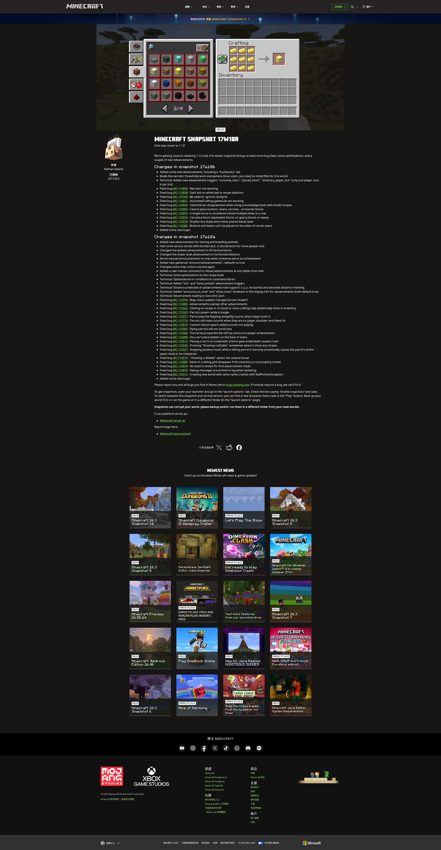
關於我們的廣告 (227, 843)
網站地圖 (255, 799)
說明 (253, 791)
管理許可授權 (128, 799)
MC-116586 (180, 362)
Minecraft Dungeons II (216, 777)
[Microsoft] (312, 843)
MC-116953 (180, 213)
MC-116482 (180, 333)
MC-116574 (180, 358)
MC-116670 (180, 366)
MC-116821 (180, 201)
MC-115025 (180, 308)
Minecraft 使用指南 (110, 799)
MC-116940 (180, 205)
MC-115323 (180, 312)
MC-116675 (180, 370)
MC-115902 (180, 329)
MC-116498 (180, 337)
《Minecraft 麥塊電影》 (216, 812)
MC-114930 (180, 188)
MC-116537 (180, 349)
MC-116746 (180, 197)
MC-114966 (180, 304)
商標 (215, 843)
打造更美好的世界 (213, 808)
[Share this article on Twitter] (219, 447)
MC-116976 (180, 221)
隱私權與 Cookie (170, 843)
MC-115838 (180, 193)
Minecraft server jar (173, 420)
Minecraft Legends (214, 785)
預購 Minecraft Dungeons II (226, 19)
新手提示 (255, 787)
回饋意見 (255, 795)
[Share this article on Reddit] (229, 447)
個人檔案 (255, 818)
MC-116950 (180, 209)
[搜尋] (355, 7)
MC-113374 (180, 300)
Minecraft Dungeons (215, 781)
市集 (253, 773)
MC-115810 (180, 325)
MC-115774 (180, 320)
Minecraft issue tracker (175, 434)
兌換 (253, 822)
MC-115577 (180, 316)
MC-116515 (180, 341)
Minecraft (209, 773)
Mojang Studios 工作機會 (217, 803)
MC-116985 (180, 226)
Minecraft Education (214, 789)
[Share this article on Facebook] (239, 447)
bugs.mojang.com (237, 385)
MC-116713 (180, 374)
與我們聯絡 (256, 808)
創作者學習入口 (212, 799)
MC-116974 (180, 217)
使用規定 (206, 843)
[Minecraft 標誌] (84, 7)
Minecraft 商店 (258, 777)
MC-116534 (180, 345)
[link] (181, 748)
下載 (253, 803)
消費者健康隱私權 (190, 843)
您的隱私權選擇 (271, 843)
